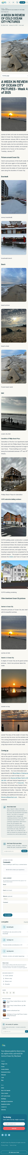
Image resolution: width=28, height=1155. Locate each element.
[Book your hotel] (13, 2)
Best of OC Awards (5, 1090)
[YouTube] (9, 1135)
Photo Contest (4, 1093)
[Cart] (17, 2)
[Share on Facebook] (10, 992)
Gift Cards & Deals (5, 1096)
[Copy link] (3, 992)
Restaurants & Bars (5, 1072)
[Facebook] (2, 1135)
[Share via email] (13, 992)
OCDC (11, 557)
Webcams (3, 1075)
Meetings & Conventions (7, 1101)
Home (2, 8)
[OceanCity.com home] (4, 2)
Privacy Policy (4, 1145)
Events (2, 1066)
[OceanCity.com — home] (3, 1045)
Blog (6, 8)
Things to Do (4, 1064)
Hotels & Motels (5, 1069)
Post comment (8, 915)
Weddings (3, 1099)
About (2, 1088)
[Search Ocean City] (9, 2)
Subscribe (24, 851)
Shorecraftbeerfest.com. (9, 797)
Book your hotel (15, 1152)
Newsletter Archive (5, 1104)
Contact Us (3, 1107)
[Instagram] (5, 1135)
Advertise (3, 1109)
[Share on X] (7, 992)
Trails (2, 1077)
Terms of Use (13, 1145)
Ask (23, 2)
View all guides (5, 1018)
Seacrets (21, 783)
